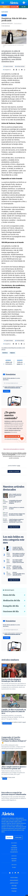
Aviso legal (14, 885)
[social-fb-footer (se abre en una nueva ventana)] (12, 873)
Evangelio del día (11, 606)
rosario (11, 239)
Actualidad (14, 845)
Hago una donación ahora (11, 436)
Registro (5, 6)
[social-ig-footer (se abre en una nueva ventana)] (18, 873)
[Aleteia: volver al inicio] (14, 2)
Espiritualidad (4, 12)
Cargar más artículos (14, 527)
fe (3, 695)
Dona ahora (13, 6)
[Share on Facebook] (13, 69)
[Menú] (4, 3)
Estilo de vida (14, 850)
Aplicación (14, 860)
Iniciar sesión (18, 837)
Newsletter (14, 858)
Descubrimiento (14, 852)
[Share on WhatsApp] (24, 69)
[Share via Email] (21, 69)
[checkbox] (3, 386)
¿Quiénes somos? (14, 883)
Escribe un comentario (14, 471)
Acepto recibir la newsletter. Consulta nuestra (13, 387)
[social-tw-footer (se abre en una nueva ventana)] (15, 873)
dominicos (5, 352)
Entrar (18, 465)
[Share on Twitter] (19, 69)
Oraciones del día (11, 611)
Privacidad (14, 891)
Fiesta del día (9, 595)
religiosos (12, 352)
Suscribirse (9, 837)
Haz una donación (14, 880)
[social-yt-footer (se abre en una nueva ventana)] (9, 873)
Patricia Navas (17, 23)
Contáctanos (14, 888)
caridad (4, 778)
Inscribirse (6, 391)
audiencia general (7, 723)
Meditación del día (11, 600)
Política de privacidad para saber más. (12, 387)
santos (4, 665)
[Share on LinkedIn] (16, 69)
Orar (23, 6)
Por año (14, 867)
